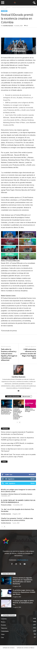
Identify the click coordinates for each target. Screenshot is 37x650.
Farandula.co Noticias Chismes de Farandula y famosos (16, 494)
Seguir (33, 479)
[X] (21, 564)
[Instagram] (16, 564)
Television (4, 628)
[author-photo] (18, 370)
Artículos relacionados (13, 396)
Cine (2, 637)
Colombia (8, 7)
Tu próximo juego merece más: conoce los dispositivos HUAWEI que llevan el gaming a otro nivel (17, 439)
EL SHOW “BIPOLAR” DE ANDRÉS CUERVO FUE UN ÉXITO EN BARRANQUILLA (18, 501)
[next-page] (20, 422)
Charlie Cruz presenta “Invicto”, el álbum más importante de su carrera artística (17, 519)
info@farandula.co (22, 560)
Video (2, 634)
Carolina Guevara (8, 25)
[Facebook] (3, 33)
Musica (3, 622)
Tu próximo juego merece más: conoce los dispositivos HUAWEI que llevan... (24, 592)
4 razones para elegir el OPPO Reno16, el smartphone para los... (23, 603)
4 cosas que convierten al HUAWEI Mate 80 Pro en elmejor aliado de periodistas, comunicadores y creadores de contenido (17, 414)
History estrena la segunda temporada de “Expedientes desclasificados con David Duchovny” (6, 411)
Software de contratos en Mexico (25, 647)
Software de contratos (8, 647)
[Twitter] (8, 33)
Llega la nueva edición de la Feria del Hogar (30, 410)
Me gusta (32, 474)
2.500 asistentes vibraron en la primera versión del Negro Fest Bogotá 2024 (28, 353)
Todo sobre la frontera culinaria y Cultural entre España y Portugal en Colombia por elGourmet (9, 354)
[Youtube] (18, 391)
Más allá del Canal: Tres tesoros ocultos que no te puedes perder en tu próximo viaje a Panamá (18, 455)
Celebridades (5, 631)
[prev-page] (17, 422)
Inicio (2, 7)
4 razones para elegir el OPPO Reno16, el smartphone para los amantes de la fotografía (17, 444)
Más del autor (26, 396)
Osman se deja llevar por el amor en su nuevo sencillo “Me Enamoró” (17, 450)
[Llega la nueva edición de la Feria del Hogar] (30, 404)
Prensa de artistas (6, 505)
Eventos (27, 407)
